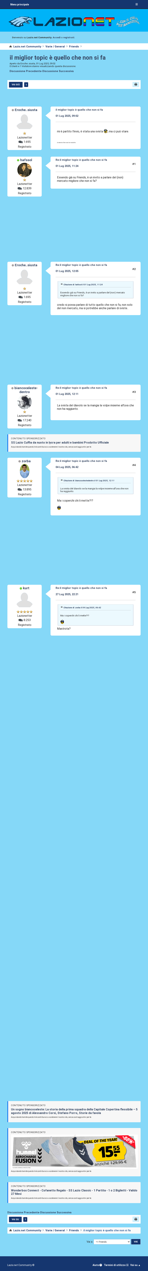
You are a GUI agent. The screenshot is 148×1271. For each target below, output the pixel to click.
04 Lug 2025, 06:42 (67, 467)
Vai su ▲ (135, 1265)
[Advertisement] (74, 229)
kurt (26, 588)
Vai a (89, 1241)
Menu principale (19, 4)
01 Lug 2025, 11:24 (67, 166)
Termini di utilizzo (115, 1265)
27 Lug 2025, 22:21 (67, 594)
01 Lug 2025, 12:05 (67, 271)
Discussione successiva (58, 71)
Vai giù (16, 84)
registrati (68, 37)
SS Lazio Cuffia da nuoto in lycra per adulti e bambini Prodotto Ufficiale (60, 442)
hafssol (26, 160)
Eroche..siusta (26, 110)
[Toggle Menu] (137, 4)
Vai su (15, 1219)
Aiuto (96, 1265)
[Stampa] (135, 84)
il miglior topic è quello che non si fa (58, 57)
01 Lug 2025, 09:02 (67, 115)
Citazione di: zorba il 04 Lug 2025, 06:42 (82, 607)
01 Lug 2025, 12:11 (67, 394)
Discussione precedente (26, 71)
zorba (26, 461)
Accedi (57, 37)
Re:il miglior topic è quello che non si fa (81, 160)
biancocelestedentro (26, 390)
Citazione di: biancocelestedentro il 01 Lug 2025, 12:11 (89, 480)
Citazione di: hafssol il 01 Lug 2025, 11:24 (83, 284)
